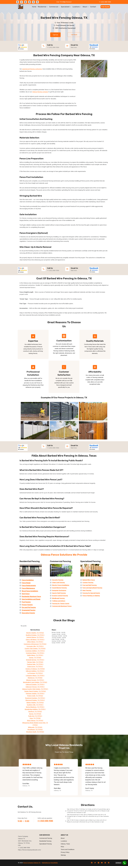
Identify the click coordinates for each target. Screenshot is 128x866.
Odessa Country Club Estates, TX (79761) (35, 689)
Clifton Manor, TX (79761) (35, 642)
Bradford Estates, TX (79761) (35, 635)
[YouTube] (29, 2)
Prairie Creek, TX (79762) (35, 696)
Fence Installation (28, 580)
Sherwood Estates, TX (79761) (35, 700)
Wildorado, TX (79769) (35, 727)
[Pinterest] (33, 2)
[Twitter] (21, 2)
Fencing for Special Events (91, 593)
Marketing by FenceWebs (50, 863)
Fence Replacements (29, 585)
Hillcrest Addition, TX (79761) (35, 671)
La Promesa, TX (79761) (35, 673)
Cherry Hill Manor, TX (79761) (35, 639)
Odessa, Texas (65, 844)
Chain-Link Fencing (58, 582)
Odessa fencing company (40, 92)
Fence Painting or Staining (91, 595)
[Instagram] (25, 2)
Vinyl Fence (25, 594)
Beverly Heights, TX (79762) (35, 633)
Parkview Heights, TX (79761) (35, 693)
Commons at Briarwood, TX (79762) (35, 644)
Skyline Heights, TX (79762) (35, 702)
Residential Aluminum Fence (31, 596)
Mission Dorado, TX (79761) (35, 680)
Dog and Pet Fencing (29, 607)
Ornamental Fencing (28, 610)
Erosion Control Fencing (60, 595)
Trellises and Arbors (58, 601)
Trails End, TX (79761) (35, 716)
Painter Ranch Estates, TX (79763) (35, 691)
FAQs (62, 846)
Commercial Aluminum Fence (61, 606)
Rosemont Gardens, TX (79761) (35, 698)
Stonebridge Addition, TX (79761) (35, 709)
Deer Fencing (87, 590)
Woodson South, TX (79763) (35, 732)
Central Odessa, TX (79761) (35, 637)
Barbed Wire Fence (89, 580)
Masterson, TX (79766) (35, 678)
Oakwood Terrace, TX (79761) (35, 687)
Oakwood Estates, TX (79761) (35, 684)
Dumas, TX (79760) (35, 657)
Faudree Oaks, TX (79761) (35, 664)
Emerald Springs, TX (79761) (35, 660)
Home (34, 7)
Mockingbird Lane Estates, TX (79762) (35, 682)
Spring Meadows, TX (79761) (35, 707)
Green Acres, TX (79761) (35, 666)
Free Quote (105, 7)
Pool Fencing (26, 602)
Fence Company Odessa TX (32, 863)
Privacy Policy (65, 852)
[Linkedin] (37, 2)
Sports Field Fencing (59, 593)
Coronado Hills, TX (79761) (35, 646)
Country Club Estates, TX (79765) (35, 648)
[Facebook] (17, 2)
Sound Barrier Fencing (59, 588)
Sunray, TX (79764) (35, 714)
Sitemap (63, 855)
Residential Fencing (45, 841)
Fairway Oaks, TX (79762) (35, 662)
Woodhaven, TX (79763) (35, 729)
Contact (93, 7)
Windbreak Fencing (58, 598)
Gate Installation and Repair (31, 599)
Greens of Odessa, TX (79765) (35, 669)
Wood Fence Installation (30, 591)
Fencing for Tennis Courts (60, 603)
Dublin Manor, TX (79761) (35, 655)
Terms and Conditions (67, 849)
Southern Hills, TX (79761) (35, 705)
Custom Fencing (88, 582)
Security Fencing (57, 580)
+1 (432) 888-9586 (105, 2)
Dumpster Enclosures (59, 590)
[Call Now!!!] (124, 863)
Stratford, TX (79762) (35, 711)
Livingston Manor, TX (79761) (35, 675)
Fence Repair (26, 583)
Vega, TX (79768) (35, 718)
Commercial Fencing (45, 838)
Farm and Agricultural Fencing (92, 588)
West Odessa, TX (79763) (35, 720)
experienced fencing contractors (32, 69)
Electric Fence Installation (60, 585)
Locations (64, 841)
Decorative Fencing (28, 613)
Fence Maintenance (28, 588)
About (62, 838)
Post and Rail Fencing (90, 585)
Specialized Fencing (45, 844)
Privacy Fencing (27, 605)
